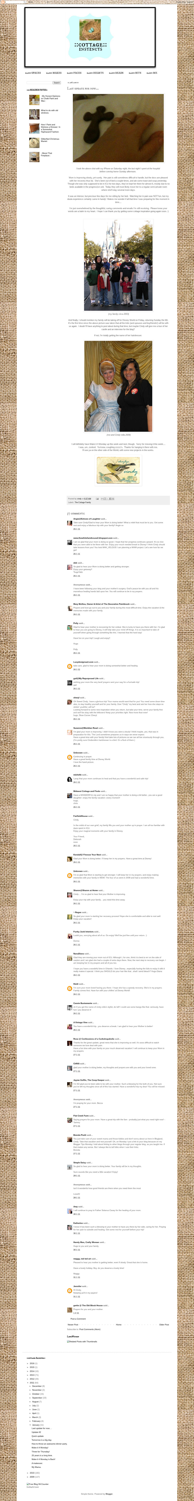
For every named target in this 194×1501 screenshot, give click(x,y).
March (35, 1417)
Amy (75, 1206)
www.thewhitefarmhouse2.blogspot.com (92, 538)
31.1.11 (76, 1277)
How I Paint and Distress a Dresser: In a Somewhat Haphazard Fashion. (50, 128)
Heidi (75, 984)
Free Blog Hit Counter (33, 1487)
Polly (75, 623)
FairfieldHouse (80, 816)
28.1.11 (76, 1175)
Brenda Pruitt (79, 1135)
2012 (32, 1379)
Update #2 (36, 1432)
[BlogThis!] (105, 498)
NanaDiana (78, 954)
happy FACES (74, 73)
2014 (32, 1371)
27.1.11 (76, 1055)
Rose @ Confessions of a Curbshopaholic (93, 1039)
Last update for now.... (42, 1428)
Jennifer (77, 1286)
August (35, 1401)
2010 (32, 1473)
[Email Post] (97, 499)
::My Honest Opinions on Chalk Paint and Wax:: (50, 98)
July (34, 1405)
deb (75, 563)
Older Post (164, 1324)
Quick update (38, 1436)
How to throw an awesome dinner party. (49, 1444)
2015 (32, 1367)
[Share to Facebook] (110, 498)
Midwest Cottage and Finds (86, 791)
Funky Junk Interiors (83, 932)
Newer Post (73, 1324)
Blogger (109, 1494)
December (37, 1386)
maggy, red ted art (82, 1259)
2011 (32, 1383)
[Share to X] (107, 498)
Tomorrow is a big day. (42, 1440)
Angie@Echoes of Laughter (86, 519)
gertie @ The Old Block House (88, 1305)
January (36, 1425)
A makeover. (37, 1463)
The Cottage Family (83, 502)
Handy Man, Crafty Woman (86, 1242)
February (36, 1421)
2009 (32, 1477)
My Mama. (36, 1467)
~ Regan (77, 912)
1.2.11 (76, 1313)
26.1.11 (76, 529)
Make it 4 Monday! (40, 1447)
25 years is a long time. (42, 1455)
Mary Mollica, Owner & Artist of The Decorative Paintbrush (101, 604)
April (34, 1413)
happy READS (116, 73)
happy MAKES (53, 73)
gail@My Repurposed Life (86, 678)
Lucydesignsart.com (83, 662)
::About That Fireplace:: (46, 154)
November (37, 1390)
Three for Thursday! (41, 1451)
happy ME (152, 73)
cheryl (76, 697)
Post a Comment (78, 1319)
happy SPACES (33, 73)
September (37, 1398)
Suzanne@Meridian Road (85, 728)
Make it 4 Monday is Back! (43, 1459)
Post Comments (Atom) (89, 1329)
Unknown (78, 753)
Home (118, 1324)
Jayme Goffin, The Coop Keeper (88, 1080)
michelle (77, 775)
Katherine (78, 1223)
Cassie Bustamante (82, 1003)
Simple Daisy (79, 1162)
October (36, 1394)
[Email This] (102, 498)
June (34, 1409)
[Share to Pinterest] (113, 498)
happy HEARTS (95, 73)
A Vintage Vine (80, 1022)
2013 (32, 1375)
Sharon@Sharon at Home (85, 890)
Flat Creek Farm (81, 1116)
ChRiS (76, 1063)
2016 (32, 1363)
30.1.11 (76, 1214)
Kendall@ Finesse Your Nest (87, 855)
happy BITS (135, 73)
